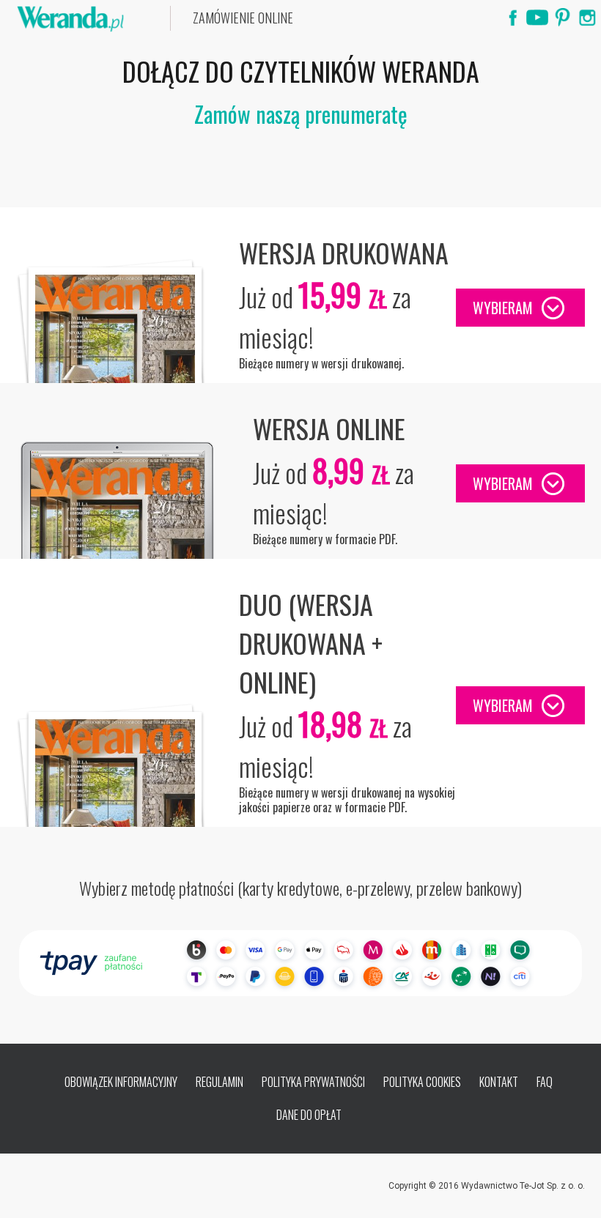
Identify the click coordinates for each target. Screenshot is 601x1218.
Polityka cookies (422, 1082)
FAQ (545, 1082)
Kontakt (498, 1082)
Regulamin (219, 1082)
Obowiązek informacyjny (120, 1082)
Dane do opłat (309, 1115)
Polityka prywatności (313, 1082)
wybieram (503, 308)
